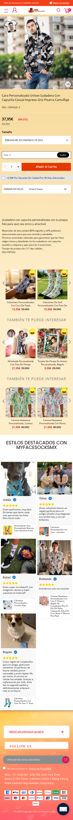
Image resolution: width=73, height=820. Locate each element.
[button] (3, 290)
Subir (63, 155)
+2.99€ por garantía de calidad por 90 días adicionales (36, 177)
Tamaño (7, 132)
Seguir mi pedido (61, 2)
